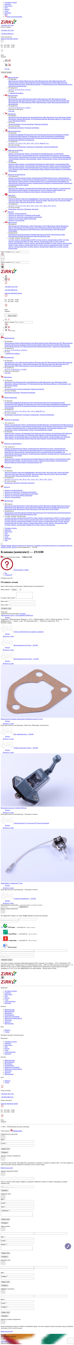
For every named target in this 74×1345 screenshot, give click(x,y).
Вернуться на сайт (7, 1168)
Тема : (3, 1207)
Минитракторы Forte (31, 81)
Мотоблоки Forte (14, 117)
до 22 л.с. (11, 89)
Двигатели (7, 467)
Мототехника (8, 501)
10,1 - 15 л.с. (35, 143)
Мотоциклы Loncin (32, 227)
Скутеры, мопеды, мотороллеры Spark (49, 245)
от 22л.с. (28, 107)
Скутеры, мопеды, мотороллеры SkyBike (36, 243)
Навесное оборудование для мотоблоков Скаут (48, 437)
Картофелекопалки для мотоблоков (51, 154)
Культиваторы (9, 1015)
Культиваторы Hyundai (61, 134)
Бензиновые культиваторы (17, 147)
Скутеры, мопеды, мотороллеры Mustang (56, 519)
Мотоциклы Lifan (20, 227)
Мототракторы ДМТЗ (29, 102)
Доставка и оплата (11, 2)
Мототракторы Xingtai (58, 99)
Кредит (7, 9)
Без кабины (19, 93)
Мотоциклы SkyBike (59, 227)
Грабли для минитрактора (34, 178)
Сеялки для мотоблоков (44, 159)
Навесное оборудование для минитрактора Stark (54, 459)
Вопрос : (4, 1244)
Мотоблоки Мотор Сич (55, 119)
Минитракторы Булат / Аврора (47, 346)
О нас (6, 11)
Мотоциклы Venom (38, 229)
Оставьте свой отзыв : (8, 598)
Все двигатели (37, 202)
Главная (3, 545)
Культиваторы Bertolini (15, 134)
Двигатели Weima (65, 200)
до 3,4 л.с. (11, 143)
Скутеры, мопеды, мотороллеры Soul (24, 245)
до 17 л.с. (11, 107)
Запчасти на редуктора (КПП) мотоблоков (22, 218)
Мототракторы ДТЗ (14, 102)
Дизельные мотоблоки (31, 128)
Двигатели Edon (44, 199)
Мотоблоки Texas (52, 117)
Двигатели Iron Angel (15, 200)
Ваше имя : (5, 601)
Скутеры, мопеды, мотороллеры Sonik (44, 521)
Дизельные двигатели (31, 209)
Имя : (3, 1139)
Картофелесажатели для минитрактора (46, 180)
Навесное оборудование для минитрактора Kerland (25, 188)
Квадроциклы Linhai (58, 234)
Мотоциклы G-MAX (27, 226)
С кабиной (12, 93)
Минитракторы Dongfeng (16, 82)
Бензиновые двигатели (16, 209)
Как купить (8, 6)
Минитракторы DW (59, 81)
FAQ (6, 7)
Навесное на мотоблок (11, 420)
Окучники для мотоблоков (38, 157)
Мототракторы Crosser (43, 102)
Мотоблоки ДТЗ (28, 119)
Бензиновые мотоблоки (16, 128)
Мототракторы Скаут (15, 99)
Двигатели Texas (53, 200)
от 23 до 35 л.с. (20, 89)
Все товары (24, 185)
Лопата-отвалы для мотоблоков (18, 157)
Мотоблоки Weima (65, 117)
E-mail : (4, 1143)
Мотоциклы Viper (51, 229)
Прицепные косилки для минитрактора (31, 183)
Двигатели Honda (67, 199)
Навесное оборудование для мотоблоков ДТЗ (23, 166)
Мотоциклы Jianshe (53, 226)
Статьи (7, 1032)
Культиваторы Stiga (14, 138)
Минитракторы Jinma (45, 81)
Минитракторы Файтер (16, 81)
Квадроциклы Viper (43, 236)
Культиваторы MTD (28, 138)
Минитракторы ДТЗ (37, 84)
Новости (7, 1030)
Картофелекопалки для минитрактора (20, 180)
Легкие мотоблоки (14, 124)
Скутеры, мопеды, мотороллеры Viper (54, 523)
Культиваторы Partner (57, 138)
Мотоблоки (8, 377)
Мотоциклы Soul (14, 229)
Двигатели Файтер (14, 199)
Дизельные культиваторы (34, 147)
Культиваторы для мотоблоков (59, 155)
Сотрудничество (10, 1001)
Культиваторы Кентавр (42, 138)
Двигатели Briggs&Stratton (30, 199)
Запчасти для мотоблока (16, 220)
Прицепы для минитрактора (54, 183)
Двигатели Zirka (13, 202)
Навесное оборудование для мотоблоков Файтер (29, 169)
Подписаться (23, 907)
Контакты (8, 13)
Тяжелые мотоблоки (41, 124)
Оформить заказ (6, 1341)
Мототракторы (9, 357)
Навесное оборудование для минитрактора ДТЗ (40, 192)
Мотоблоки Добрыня (15, 119)
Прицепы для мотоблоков (27, 159)
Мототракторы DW (44, 99)
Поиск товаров (6, 252)
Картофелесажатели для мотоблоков (20, 155)
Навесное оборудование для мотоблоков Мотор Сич (25, 167)
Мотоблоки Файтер (19, 121)
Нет (13, 111)
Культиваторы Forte (30, 134)
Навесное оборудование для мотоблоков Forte (23, 164)
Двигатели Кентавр (26, 202)
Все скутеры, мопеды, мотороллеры (43, 525)
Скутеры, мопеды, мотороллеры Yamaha (40, 247)
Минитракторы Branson (33, 82)
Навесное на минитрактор (12, 443)
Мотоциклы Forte (14, 226)
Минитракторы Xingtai (22, 84)
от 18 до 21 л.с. (20, 107)
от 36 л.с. (28, 89)
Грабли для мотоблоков (32, 154)
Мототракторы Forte (62, 100)
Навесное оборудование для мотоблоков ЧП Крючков (47, 438)
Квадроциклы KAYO (44, 234)
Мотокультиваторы (10, 397)
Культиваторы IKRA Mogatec (18, 136)
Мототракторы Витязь (59, 102)
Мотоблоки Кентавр (40, 119)
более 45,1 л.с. (44, 143)
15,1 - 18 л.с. (44, 206)
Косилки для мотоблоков (41, 155)
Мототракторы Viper (49, 100)
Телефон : (4, 1276)
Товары (8, 545)
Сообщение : (5, 1210)
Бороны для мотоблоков (16, 154)
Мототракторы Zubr (15, 100)
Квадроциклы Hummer (29, 234)
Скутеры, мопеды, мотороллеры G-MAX (49, 240)
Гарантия (8, 4)
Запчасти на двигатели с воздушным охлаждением (25, 217)
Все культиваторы (28, 140)
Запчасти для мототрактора (17, 213)
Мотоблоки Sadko (41, 117)
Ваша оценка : (6, 589)
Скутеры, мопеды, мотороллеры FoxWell (21, 240)
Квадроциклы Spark (30, 236)
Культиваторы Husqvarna (45, 134)
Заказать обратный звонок (9, 38)
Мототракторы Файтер (30, 99)
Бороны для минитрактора (17, 178)
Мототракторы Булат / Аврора (32, 100)
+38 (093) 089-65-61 (7, 33)
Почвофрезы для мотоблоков (47, 428)
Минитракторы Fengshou (51, 345)
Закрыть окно (5, 1149)
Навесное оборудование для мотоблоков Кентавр (55, 166)
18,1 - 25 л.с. (52, 206)
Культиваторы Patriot (15, 140)
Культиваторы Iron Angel (36, 136)
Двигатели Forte (55, 199)
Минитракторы (9, 338)
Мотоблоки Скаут (65, 384)
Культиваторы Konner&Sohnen (55, 136)
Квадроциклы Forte (14, 234)
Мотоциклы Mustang (46, 227)
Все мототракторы (55, 366)
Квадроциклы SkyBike (15, 236)
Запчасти (7, 487)
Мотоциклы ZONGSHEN (50, 509)
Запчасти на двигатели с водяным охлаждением (24, 215)
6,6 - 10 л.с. (27, 143)
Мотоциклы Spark (26, 229)
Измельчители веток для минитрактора (56, 178)
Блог (6, 14)
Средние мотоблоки (27, 124)
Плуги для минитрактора (49, 181)
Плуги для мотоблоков (54, 157)
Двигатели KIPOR (29, 200)
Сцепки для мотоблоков (60, 159)
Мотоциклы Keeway (63, 506)
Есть (9, 111)
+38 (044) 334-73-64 (7, 25)
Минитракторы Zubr (50, 84)
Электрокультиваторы (50, 147)
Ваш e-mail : (5, 605)
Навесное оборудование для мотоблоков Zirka (54, 164)
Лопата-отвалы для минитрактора (29, 181)
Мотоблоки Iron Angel (27, 117)
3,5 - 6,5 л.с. (19, 143)
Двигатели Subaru (41, 200)
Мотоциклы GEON (40, 226)
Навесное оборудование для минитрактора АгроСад (29, 190)
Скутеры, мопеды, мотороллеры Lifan (40, 241)
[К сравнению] (2, 617)
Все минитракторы (20, 86)
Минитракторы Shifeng (49, 82)
